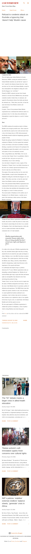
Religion (14, 322)
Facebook (17, 541)
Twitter (12, 541)
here (6, 313)
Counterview (10, 3)
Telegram (24, 541)
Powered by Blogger (16, 533)
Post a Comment (12, 421)
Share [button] (25, 320)
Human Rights (6, 322)
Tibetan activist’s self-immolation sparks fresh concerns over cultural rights (14, 450)
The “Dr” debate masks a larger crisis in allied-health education (13, 400)
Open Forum (13, 10)
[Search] (24, 3)
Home (3, 10)
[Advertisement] (15, 38)
